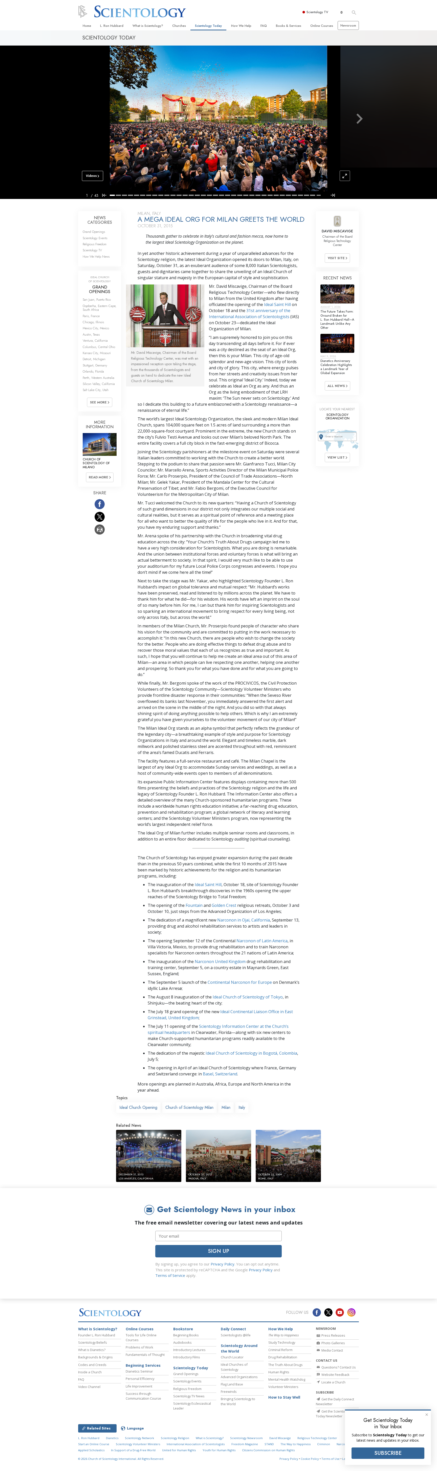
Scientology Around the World (239, 1348)
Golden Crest (224, 905)
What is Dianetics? (91, 1349)
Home (87, 25)
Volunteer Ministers (283, 1386)
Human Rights (278, 1372)
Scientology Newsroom (246, 1438)
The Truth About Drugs (285, 1364)
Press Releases (333, 1335)
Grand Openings (94, 231)
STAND (269, 1444)
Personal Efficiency (140, 1378)
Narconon (344, 1444)
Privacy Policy (222, 1263)
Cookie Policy (310, 1459)
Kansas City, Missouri (97, 353)
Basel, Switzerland (220, 1074)
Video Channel (89, 1386)
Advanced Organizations (239, 1377)
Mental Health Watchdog (286, 1379)
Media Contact (332, 1350)
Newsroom (348, 25)
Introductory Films (186, 1357)
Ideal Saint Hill (277, 304)
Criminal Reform (280, 1349)
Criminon (323, 1444)
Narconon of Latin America (262, 941)
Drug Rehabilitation (282, 1357)
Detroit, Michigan (94, 359)
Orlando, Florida (93, 371)
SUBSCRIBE (388, 1453)
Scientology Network (139, 1438)
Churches (179, 25)
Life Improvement (139, 1386)
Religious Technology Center (317, 1438)
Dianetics (112, 1438)
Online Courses (321, 25)
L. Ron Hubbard (111, 25)
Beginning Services (143, 1365)
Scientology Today (208, 25)
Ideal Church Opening (138, 1107)
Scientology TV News (189, 1396)
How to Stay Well (284, 1397)
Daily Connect (233, 1328)
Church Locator (232, 1357)
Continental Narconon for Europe (240, 982)
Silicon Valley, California (99, 383)
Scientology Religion (175, 1438)
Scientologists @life (236, 1335)
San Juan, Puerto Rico (97, 299)
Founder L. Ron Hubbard (96, 1335)
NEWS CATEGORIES (100, 220)
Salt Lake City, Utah (95, 389)
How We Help (241, 25)
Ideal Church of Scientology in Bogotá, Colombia (251, 1053)
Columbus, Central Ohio (99, 346)
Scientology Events (95, 238)
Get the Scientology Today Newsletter (333, 1413)
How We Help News (96, 256)
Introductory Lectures (189, 1349)
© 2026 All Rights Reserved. (121, 1459)
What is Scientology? (148, 25)
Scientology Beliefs (92, 1342)
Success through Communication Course (143, 1396)
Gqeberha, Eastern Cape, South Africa (99, 307)
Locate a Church (333, 1382)
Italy (241, 1107)
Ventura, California (95, 340)
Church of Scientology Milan (189, 1107)
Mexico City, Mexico (96, 328)
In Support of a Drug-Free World (133, 1450)
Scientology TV (317, 12)
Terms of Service (170, 1275)
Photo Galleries (333, 1343)
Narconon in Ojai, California (243, 920)
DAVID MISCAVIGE (337, 231)
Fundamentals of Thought (145, 1354)
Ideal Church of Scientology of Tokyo (248, 997)
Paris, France (91, 316)
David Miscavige (280, 1438)
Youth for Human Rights (219, 1450)
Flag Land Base (232, 1384)
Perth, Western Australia (98, 377)
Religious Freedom (94, 244)
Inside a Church (90, 1372)
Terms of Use (330, 1459)
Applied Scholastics (91, 1450)
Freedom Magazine (244, 1444)
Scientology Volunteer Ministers (138, 1444)
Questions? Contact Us (338, 1367)
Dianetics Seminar (139, 1371)
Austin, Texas (91, 334)
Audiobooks (182, 1342)
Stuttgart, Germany (95, 365)
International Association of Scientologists (196, 1444)
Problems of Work (139, 1347)
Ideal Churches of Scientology (234, 1367)
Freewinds (229, 1391)
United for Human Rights (179, 1450)
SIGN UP (218, 1251)
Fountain (194, 905)
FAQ (263, 25)
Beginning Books (186, 1335)
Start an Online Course (93, 1444)
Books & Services (288, 25)
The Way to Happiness (295, 1444)
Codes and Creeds (92, 1364)
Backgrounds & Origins (95, 1357)
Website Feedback (335, 1374)
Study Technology (281, 1342)
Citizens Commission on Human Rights (268, 1450)
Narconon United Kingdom (220, 961)
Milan (226, 1107)
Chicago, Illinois (93, 322)
